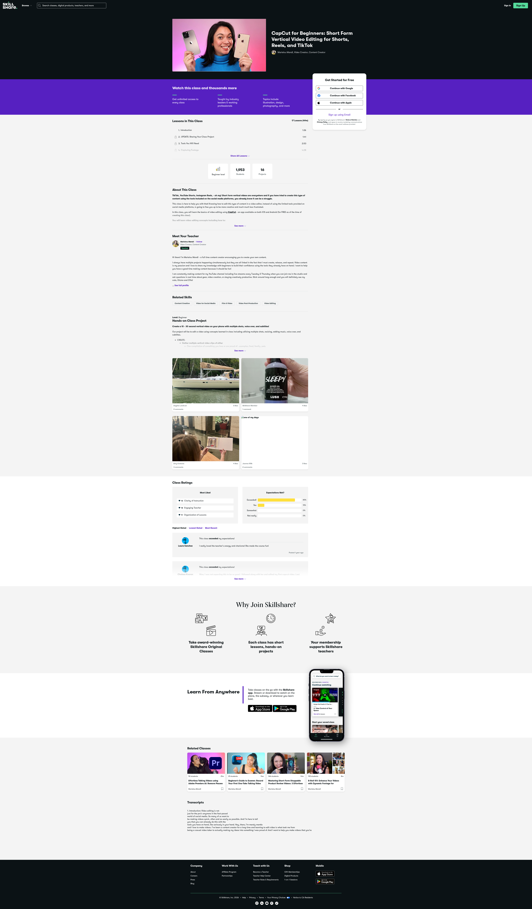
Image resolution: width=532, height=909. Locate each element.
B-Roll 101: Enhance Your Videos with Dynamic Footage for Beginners (323, 783)
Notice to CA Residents (303, 898)
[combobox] (71, 5)
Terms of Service (351, 120)
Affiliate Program (229, 872)
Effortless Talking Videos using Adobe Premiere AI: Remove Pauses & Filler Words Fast (205, 783)
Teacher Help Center (262, 876)
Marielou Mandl (191, 242)
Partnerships (227, 876)
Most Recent (210, 528)
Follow (199, 242)
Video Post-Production (248, 303)
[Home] (10, 6)
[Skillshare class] (206, 763)
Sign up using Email (339, 114)
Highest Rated (179, 528)
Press (192, 880)
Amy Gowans (178, 464)
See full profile (182, 285)
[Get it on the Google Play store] (285, 708)
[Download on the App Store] (259, 708)
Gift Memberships (292, 872)
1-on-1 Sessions (290, 880)
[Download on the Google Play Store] (329, 882)
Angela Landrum (180, 406)
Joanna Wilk (247, 464)
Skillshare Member (249, 406)
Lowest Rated (195, 528)
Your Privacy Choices (276, 897)
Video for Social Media (205, 303)
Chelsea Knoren (185, 574)
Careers (193, 876)
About (193, 872)
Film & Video (227, 303)
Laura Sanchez (185, 546)
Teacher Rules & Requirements (266, 880)
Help (244, 898)
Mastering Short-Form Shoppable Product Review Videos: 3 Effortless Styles (285, 783)
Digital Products (291, 876)
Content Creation (182, 303)
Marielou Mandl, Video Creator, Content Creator (301, 52)
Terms (261, 898)
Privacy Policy (322, 122)
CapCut (232, 212)
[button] (31, 5)
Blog (192, 884)
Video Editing (270, 303)
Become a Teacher (261, 872)
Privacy (252, 898)
